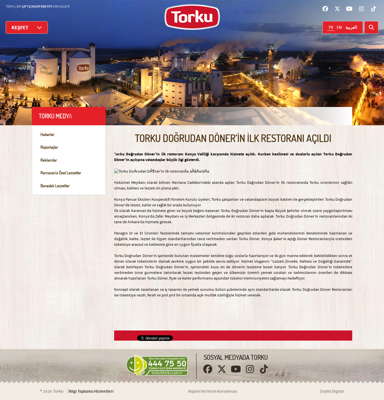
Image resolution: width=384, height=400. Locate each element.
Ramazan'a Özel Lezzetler (60, 172)
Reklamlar (48, 160)
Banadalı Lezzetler (55, 185)
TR (330, 27)
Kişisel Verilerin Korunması (212, 391)
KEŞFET (20, 27)
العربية (351, 27)
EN (339, 27)
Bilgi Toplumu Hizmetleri (91, 391)
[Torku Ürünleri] (192, 17)
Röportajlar (49, 147)
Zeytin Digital (332, 391)
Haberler (47, 134)
